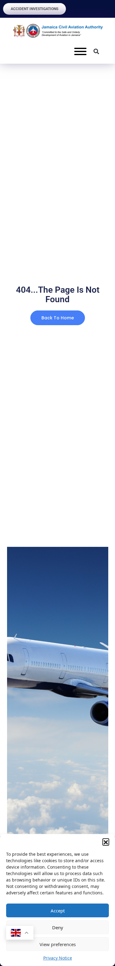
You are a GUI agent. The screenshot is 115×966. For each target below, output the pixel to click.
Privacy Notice (57, 958)
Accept (58, 911)
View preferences (58, 944)
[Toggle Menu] (80, 51)
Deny (57, 927)
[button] (106, 842)
